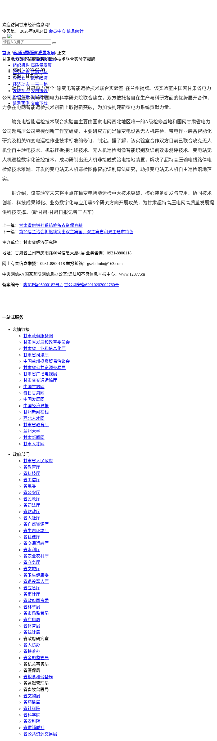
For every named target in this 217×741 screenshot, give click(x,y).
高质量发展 (24, 53)
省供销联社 (33, 727)
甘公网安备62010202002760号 (91, 284)
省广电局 (31, 619)
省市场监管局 (36, 613)
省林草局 (31, 607)
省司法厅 (31, 505)
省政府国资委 (36, 600)
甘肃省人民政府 (38, 461)
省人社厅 (31, 518)
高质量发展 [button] (41, 65)
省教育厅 (31, 467)
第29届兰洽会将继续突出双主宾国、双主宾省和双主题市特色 (76, 232)
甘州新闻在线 (36, 412)
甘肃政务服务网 (38, 336)
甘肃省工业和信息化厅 (44, 348)
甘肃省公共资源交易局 (44, 367)
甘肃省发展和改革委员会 (46, 342)
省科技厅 (31, 473)
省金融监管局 (36, 657)
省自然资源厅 (36, 524)
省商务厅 (31, 562)
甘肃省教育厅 (36, 425)
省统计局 (31, 632)
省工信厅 (31, 480)
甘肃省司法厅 (36, 355)
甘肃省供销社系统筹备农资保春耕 (51, 225)
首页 (6, 53)
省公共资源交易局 (40, 734)
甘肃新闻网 (33, 437)
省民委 (29, 486)
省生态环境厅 (36, 530)
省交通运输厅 (36, 543)
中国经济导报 (36, 405)
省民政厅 (31, 499)
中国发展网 (33, 399)
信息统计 (75, 31)
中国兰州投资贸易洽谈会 (46, 361)
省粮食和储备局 (38, 677)
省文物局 (31, 696)
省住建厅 (31, 537)
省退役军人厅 (36, 581)
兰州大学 (31, 431)
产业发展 (46, 53)
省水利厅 (31, 549)
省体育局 (31, 626)
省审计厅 (31, 594)
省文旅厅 (31, 569)
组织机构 (21, 65)
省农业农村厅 (36, 556)
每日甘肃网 (33, 393)
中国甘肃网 (33, 386)
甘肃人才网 (33, 444)
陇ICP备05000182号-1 (43, 284)
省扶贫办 (31, 651)
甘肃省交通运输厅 (40, 380)
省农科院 (31, 721)
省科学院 (31, 715)
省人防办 (31, 645)
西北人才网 (33, 418)
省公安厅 (31, 492)
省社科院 (31, 708)
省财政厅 (31, 511)
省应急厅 (31, 588)
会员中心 (57, 31)
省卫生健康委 (36, 575)
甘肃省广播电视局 (40, 374)
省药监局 (31, 702)
